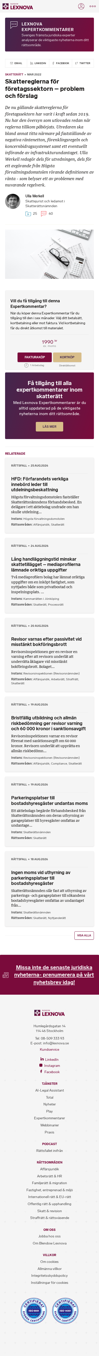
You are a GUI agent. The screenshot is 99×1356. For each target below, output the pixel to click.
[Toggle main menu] (92, 6)
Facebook (62, 63)
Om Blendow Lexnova (50, 1243)
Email (18, 63)
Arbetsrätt (57, 679)
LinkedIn (40, 63)
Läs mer (49, 426)
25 (34, 213)
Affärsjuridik (41, 524)
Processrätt (55, 604)
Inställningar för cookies (49, 1283)
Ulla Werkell (34, 196)
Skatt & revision (49, 1211)
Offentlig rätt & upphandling (49, 1204)
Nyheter (49, 1104)
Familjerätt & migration (49, 1183)
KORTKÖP (67, 357)
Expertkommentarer (49, 1118)
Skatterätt (14, 74)
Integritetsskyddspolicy (49, 1275)
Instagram (51, 1066)
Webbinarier (49, 1125)
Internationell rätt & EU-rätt (49, 1197)
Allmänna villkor (50, 1269)
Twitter (84, 63)
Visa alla (84, 935)
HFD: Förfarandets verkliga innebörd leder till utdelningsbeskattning (39, 484)
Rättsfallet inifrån (49, 1151)
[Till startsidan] (18, 6)
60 (50, 213)
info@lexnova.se (56, 1043)
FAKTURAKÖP (35, 357)
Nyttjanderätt (57, 918)
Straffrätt (72, 679)
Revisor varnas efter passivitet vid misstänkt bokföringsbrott (46, 641)
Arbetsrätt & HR (49, 1176)
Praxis (49, 1132)
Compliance (59, 763)
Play (49, 1111)
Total (49, 1097)
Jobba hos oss (49, 1236)
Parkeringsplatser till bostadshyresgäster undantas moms (49, 800)
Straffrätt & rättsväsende (49, 1218)
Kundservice (49, 1049)
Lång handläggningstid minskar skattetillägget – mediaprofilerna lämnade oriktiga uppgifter (45, 564)
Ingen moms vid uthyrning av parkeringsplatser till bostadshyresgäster (40, 878)
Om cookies (49, 1262)
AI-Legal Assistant (49, 1090)
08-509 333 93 (52, 1038)
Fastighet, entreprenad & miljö (49, 1190)
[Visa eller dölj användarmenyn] (81, 6)
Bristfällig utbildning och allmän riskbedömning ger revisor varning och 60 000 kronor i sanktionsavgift (48, 723)
